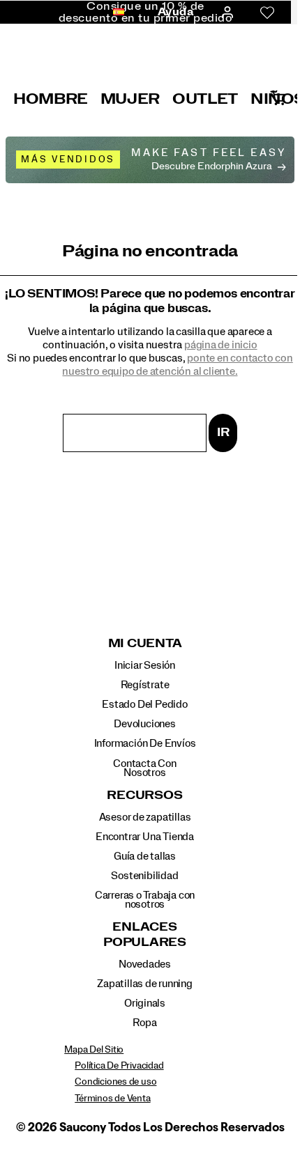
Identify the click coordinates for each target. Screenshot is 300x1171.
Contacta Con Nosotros (144, 768)
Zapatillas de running (145, 983)
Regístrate (145, 684)
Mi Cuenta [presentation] (145, 643)
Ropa (144, 1022)
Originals (144, 1003)
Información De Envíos (145, 743)
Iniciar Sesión (144, 665)
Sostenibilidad (144, 875)
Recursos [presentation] (144, 795)
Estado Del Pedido (144, 704)
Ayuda (176, 11)
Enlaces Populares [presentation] (144, 934)
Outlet (205, 99)
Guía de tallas (145, 856)
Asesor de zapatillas (145, 817)
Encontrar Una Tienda (145, 836)
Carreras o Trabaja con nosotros (145, 900)
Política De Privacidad (119, 1066)
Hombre (50, 99)
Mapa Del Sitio (93, 1050)
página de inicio (220, 344)
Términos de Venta (112, 1098)
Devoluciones (144, 723)
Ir (223, 432)
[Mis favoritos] (267, 13)
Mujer (130, 99)
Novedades (145, 964)
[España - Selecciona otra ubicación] (114, 12)
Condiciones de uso (115, 1082)
